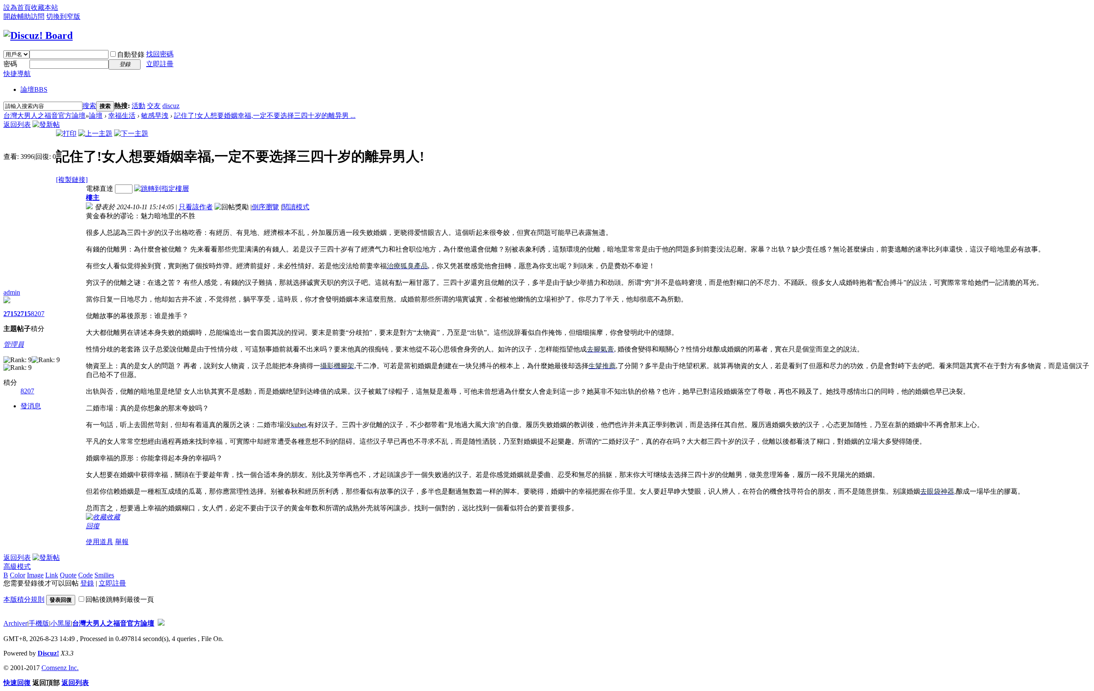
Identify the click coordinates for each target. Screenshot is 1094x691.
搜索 (89, 105)
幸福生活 (121, 115)
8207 (37, 313)
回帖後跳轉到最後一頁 (119, 599)
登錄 (87, 583)
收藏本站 (44, 7)
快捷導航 (17, 73)
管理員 (13, 344)
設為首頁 (17, 7)
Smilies (104, 575)
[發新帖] (46, 124)
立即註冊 (160, 63)
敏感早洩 (154, 115)
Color (17, 575)
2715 (10, 313)
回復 (93, 526)
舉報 (122, 541)
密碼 (10, 63)
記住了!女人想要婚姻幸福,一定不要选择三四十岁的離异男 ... (265, 115)
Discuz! (48, 653)
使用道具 (99, 541)
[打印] (66, 133)
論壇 (34, 89)
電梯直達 (99, 188)
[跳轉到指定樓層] (161, 188)
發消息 (31, 406)
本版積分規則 (23, 599)
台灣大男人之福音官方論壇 (44, 115)
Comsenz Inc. (60, 667)
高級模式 (17, 566)
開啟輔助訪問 (23, 16)
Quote (68, 575)
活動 (138, 105)
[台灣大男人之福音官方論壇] (38, 35)
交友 (154, 105)
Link (51, 575)
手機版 (39, 623)
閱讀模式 (295, 207)
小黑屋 (60, 623)
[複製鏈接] (72, 179)
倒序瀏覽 (265, 207)
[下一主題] (131, 133)
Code (85, 575)
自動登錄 (130, 54)
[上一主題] (95, 133)
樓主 (93, 197)
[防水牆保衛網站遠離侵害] (161, 623)
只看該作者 (196, 207)
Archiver (15, 623)
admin (11, 292)
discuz (170, 105)
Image (35, 575)
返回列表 (17, 124)
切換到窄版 (63, 16)
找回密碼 (160, 54)
